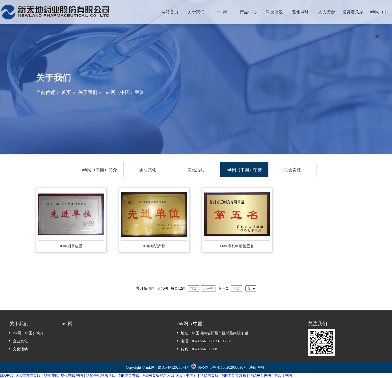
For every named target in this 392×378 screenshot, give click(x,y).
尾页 (236, 288)
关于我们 (196, 12)
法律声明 (256, 367)
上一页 (208, 288)
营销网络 (300, 12)
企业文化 (147, 169)
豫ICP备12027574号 (174, 367)
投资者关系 (352, 12)
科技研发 (274, 12)
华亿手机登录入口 (101, 375)
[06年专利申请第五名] (237, 214)
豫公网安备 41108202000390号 (222, 367)
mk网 (222, 12)
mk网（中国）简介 (99, 169)
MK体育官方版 (234, 375)
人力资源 (326, 12)
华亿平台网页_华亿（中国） (272, 375)
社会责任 (292, 169)
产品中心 (248, 12)
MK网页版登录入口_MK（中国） (169, 375)
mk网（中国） (379, 17)
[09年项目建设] (71, 214)
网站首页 (169, 12)
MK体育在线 (129, 375)
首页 (66, 92)
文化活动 (196, 169)
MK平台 (6, 375)
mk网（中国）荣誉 (124, 92)
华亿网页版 (209, 375)
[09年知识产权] (154, 214)
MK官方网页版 (28, 375)
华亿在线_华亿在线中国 (63, 375)
